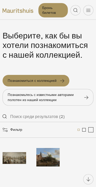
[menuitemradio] (79, 130)
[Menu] (88, 10)
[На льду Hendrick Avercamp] (14, 157)
